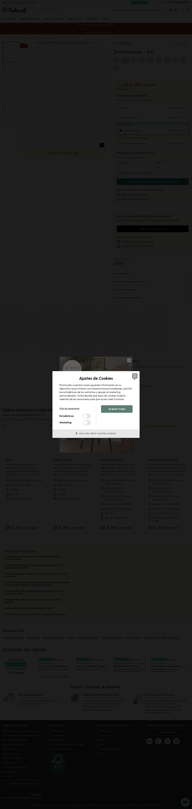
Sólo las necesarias (69, 408)
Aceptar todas (116, 408)
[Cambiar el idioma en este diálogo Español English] (134, 376)
